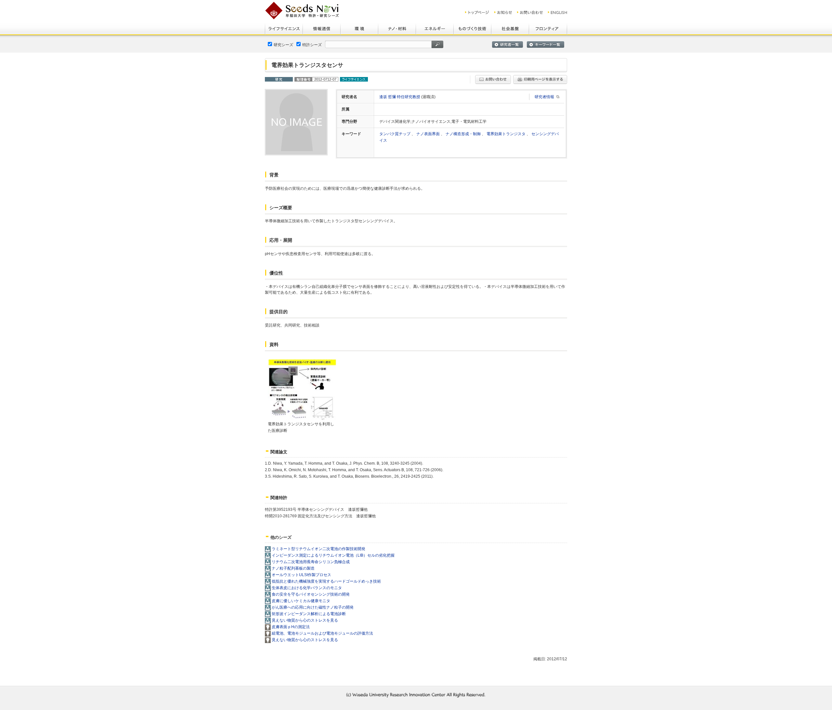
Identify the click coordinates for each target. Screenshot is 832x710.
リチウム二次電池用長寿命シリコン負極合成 (311, 562)
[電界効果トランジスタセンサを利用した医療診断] (302, 417)
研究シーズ (283, 45)
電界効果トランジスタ (506, 134)
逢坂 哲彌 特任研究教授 (400, 97)
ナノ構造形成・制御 (464, 134)
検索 (437, 44)
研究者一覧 (507, 44)
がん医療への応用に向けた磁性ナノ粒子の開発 (313, 607)
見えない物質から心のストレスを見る (305, 620)
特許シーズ (312, 45)
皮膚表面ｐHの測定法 (291, 627)
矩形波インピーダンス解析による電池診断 (309, 614)
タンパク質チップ (395, 134)
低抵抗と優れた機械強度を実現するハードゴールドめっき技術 (326, 581)
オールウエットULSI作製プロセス (301, 575)
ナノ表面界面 (428, 134)
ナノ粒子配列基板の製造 (293, 568)
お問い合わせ (530, 12)
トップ (477, 12)
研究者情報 (544, 97)
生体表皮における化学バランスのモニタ (307, 588)
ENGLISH (558, 12)
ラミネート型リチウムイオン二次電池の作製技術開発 (318, 549)
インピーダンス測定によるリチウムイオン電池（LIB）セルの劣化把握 (333, 555)
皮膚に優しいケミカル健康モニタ (301, 601)
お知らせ (503, 12)
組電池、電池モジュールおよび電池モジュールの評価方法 (322, 633)
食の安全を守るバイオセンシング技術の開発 (311, 594)
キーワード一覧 (545, 44)
